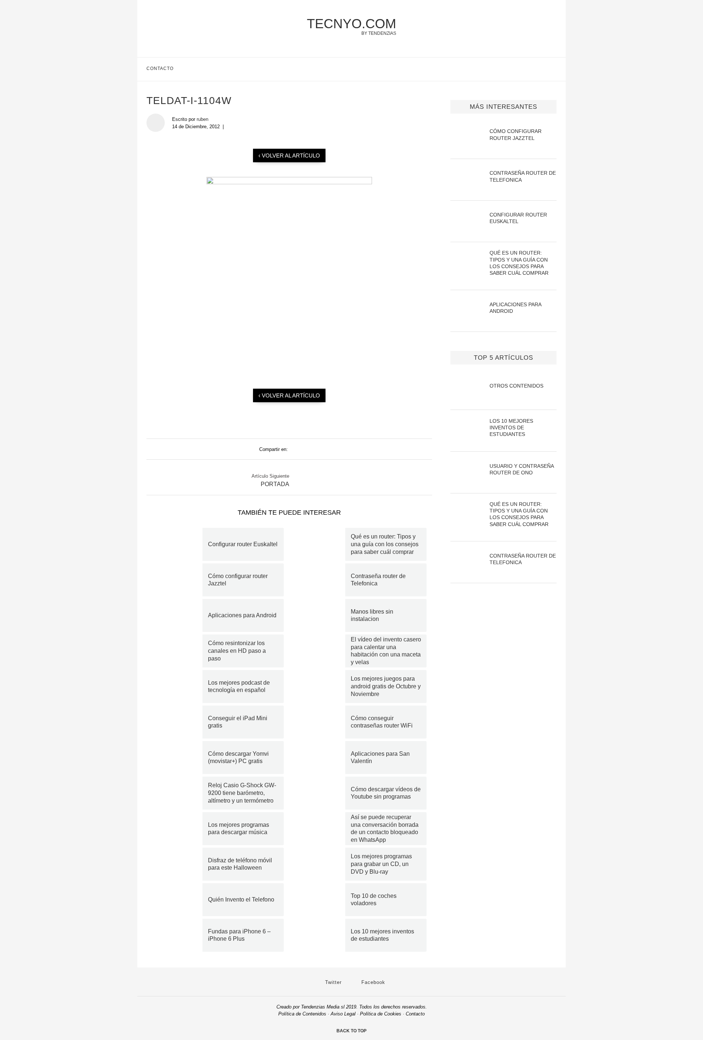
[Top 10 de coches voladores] (320, 899)
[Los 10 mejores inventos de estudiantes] (320, 935)
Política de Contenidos (302, 1014)
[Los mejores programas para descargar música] (177, 828)
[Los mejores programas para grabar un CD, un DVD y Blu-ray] (320, 864)
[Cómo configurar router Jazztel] (177, 579)
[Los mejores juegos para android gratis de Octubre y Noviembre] (320, 686)
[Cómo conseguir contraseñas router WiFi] (320, 722)
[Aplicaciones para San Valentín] (320, 757)
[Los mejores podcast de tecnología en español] (177, 686)
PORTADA (275, 484)
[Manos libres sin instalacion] (320, 615)
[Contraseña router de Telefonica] (320, 579)
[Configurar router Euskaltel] (177, 544)
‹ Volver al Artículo (289, 155)
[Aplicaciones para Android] (177, 615)
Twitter (332, 982)
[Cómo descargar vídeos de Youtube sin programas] (320, 793)
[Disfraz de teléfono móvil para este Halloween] (177, 864)
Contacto (160, 68)
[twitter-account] (538, 69)
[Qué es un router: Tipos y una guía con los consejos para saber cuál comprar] (320, 544)
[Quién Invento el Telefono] (177, 899)
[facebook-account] (553, 69)
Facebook (372, 982)
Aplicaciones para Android (242, 615)
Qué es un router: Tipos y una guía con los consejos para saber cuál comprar (385, 544)
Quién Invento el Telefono (241, 899)
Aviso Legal (343, 1014)
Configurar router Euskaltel (243, 544)
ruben (202, 119)
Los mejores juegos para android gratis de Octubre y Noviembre (386, 686)
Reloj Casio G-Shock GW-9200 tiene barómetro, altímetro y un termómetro (242, 793)
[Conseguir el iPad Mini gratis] (177, 722)
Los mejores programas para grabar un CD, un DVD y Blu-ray (381, 864)
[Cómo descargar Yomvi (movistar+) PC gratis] (177, 757)
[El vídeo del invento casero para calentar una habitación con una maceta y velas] (320, 650)
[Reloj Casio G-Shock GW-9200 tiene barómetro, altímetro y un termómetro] (177, 793)
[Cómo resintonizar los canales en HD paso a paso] (177, 650)
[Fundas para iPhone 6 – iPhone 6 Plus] (177, 935)
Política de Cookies (380, 1014)
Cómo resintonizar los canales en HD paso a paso (237, 651)
